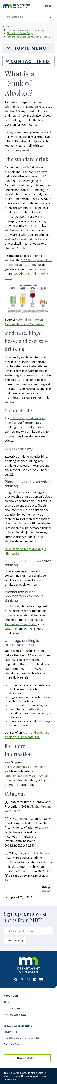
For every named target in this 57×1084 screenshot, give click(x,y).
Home (5, 26)
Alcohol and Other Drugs (20, 33)
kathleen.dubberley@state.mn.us (27, 776)
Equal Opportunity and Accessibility (22, 1038)
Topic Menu (29, 48)
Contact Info (29, 61)
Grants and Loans (13, 1008)
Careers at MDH (26, 1058)
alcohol (46, 890)
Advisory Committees (15, 1014)
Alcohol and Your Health (21, 624)
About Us (8, 1002)
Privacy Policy (11, 1031)
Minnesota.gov (29, 1076)
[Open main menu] (45, 6)
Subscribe (17, 940)
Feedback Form (12, 1044)
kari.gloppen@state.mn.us (25, 767)
